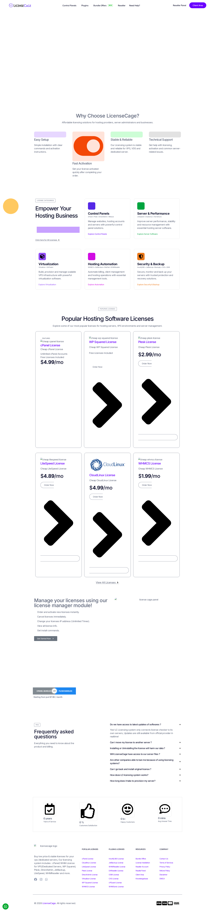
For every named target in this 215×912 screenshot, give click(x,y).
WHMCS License (149, 463)
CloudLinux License (102, 475)
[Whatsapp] (46, 879)
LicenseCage (49, 903)
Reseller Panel (179, 5)
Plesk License (147, 342)
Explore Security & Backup (148, 284)
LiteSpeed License (52, 463)
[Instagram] (41, 879)
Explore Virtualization (47, 284)
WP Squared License (102, 342)
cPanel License (50, 345)
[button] (45, 200)
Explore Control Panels (97, 234)
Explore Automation (96, 284)
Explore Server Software (147, 234)
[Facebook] (35, 879)
